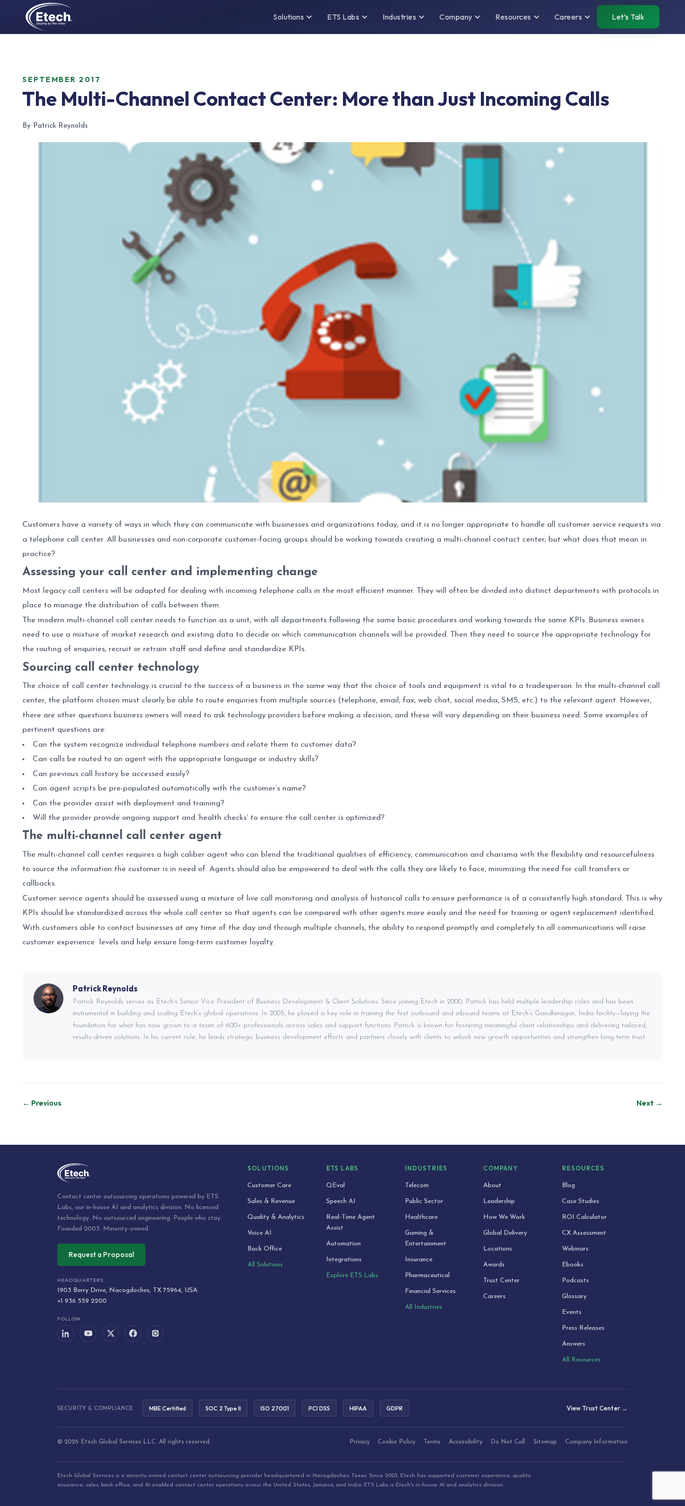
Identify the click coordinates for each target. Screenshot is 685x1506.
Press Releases (583, 1328)
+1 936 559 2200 (82, 1301)
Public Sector (424, 1201)
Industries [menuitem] (399, 16)
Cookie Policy (396, 1442)
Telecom (417, 1185)
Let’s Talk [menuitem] (628, 16)
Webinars (575, 1248)
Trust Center (501, 1280)
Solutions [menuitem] (288, 16)
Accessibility (465, 1442)
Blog (568, 1185)
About (492, 1185)
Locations (497, 1248)
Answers (573, 1344)
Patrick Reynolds (105, 988)
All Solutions (265, 1264)
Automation (343, 1243)
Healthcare (421, 1217)
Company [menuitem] (455, 16)
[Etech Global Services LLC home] (141, 1173)
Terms (432, 1442)
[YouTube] (88, 1333)
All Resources (581, 1359)
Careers (494, 1296)
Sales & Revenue (271, 1201)
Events (572, 1312)
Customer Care (269, 1185)
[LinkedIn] (65, 1333)
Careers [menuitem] (568, 16)
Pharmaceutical (427, 1275)
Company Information (596, 1442)
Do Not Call (508, 1442)
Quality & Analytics (275, 1217)
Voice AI (259, 1233)
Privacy (359, 1442)
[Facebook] (132, 1333)
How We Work (504, 1217)
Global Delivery (505, 1233)
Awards (494, 1264)
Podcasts (575, 1280)
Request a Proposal (101, 1254)
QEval (335, 1185)
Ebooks (572, 1264)
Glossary (574, 1296)
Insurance (418, 1259)
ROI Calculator (584, 1217)
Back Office (264, 1248)
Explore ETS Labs (352, 1275)
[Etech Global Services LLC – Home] (49, 17)
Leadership (499, 1201)
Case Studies (580, 1201)
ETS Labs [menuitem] (343, 16)
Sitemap (545, 1442)
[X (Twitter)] (110, 1333)
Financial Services (430, 1291)
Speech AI (341, 1201)
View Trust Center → (597, 1408)
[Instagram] (155, 1333)
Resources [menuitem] (513, 16)
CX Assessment (584, 1233)
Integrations (344, 1259)
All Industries (423, 1307)
